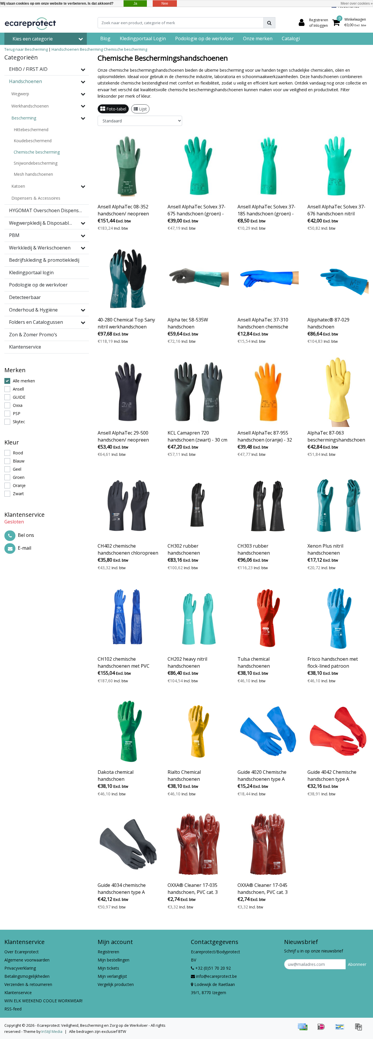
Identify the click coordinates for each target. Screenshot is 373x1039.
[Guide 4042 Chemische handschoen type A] (338, 731)
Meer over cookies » (357, 3)
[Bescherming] (83, 118)
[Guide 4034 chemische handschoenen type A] (128, 844)
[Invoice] (360, 1029)
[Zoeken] (269, 22)
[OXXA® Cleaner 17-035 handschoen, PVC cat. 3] (198, 844)
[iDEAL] (323, 1029)
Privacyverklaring (20, 968)
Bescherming (91, 49)
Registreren (108, 951)
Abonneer (357, 964)
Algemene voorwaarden (27, 960)
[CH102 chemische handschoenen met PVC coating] (128, 618)
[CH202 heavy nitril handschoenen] (198, 618)
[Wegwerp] (83, 94)
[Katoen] (83, 186)
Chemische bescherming (125, 49)
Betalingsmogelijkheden (27, 976)
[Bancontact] (341, 1029)
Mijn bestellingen (113, 960)
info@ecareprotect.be (216, 976)
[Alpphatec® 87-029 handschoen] (338, 279)
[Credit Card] (304, 1029)
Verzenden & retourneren (28, 984)
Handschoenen (65, 49)
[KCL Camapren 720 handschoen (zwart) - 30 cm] (198, 392)
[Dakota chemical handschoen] (128, 731)
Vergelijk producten (116, 984)
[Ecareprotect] (30, 22)
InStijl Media (51, 1031)
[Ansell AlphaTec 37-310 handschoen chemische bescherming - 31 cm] (268, 279)
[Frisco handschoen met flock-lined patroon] (338, 618)
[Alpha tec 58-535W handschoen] (198, 279)
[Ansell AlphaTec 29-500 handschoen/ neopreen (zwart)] (128, 392)
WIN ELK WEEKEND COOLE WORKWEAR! (43, 1000)
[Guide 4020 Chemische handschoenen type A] (268, 731)
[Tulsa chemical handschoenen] (268, 618)
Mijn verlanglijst (112, 976)
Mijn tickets (108, 968)
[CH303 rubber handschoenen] (268, 505)
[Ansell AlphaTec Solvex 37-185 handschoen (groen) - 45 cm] (268, 166)
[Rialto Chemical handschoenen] (198, 731)
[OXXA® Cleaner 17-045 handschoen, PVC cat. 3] (268, 844)
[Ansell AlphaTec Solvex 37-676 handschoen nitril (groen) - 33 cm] (338, 166)
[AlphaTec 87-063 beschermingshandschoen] (338, 392)
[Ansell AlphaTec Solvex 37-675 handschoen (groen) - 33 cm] (198, 166)
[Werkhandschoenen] (83, 106)
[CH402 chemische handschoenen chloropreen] (128, 505)
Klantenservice (18, 992)
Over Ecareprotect (21, 951)
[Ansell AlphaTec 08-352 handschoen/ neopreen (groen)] (128, 166)
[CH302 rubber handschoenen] (198, 505)
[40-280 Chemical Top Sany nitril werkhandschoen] (128, 279)
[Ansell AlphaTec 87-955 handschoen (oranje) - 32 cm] (268, 392)
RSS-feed (13, 1009)
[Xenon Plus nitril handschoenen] (338, 505)
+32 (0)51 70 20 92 (212, 968)
